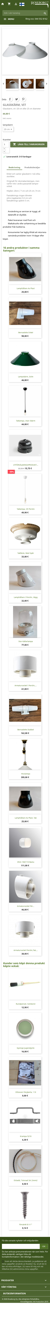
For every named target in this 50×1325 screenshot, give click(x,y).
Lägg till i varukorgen (28, 144)
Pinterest (23, 99)
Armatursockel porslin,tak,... (26, 950)
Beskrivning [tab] (14, 167)
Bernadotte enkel (25, 332)
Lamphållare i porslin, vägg (26, 597)
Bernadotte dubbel (25, 729)
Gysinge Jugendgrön (25, 1048)
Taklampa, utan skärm (25, 420)
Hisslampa (25, 773)
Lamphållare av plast (26, 288)
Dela (9, 99)
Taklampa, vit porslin (26, 509)
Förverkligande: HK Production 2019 (34, 1301)
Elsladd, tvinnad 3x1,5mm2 (25, 1180)
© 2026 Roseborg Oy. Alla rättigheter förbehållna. (20, 1299)
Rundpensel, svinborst (25, 1004)
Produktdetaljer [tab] (32, 167)
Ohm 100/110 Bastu (25, 862)
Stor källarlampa (25, 641)
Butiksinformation (14, 1293)
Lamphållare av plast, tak (26, 818)
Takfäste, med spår (25, 553)
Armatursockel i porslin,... (26, 685)
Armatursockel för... (25, 906)
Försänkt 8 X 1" (25, 1224)
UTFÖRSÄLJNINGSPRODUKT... (25, 465)
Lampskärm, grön (25, 376)
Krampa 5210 (25, 1136)
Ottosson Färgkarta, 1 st (25, 1092)
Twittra (16, 99)
